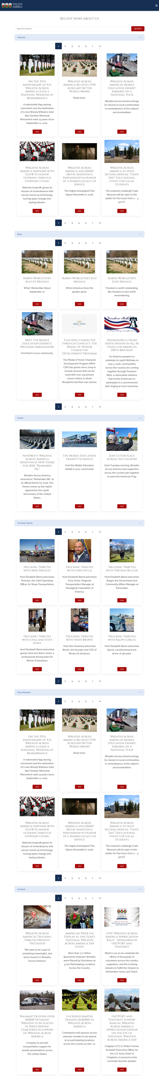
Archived (21, 889)
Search (138, 29)
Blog (19, 234)
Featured (21, 37)
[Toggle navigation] (157, 5)
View (37, 132)
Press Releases (23, 692)
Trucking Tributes (25, 523)
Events (20, 418)
